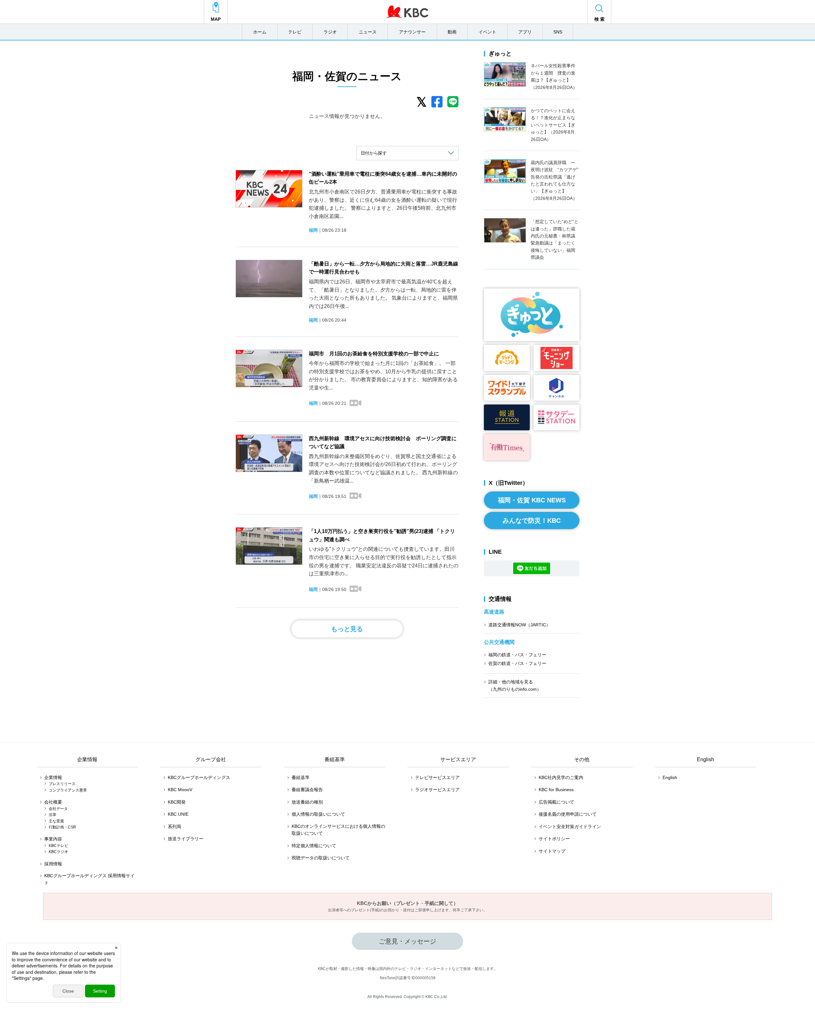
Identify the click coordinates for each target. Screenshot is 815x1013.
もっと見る (347, 628)
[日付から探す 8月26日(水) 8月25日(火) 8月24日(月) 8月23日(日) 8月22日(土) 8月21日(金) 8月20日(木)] (407, 153)
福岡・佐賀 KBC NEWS (532, 500)
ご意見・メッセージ (407, 941)
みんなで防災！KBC (532, 520)
